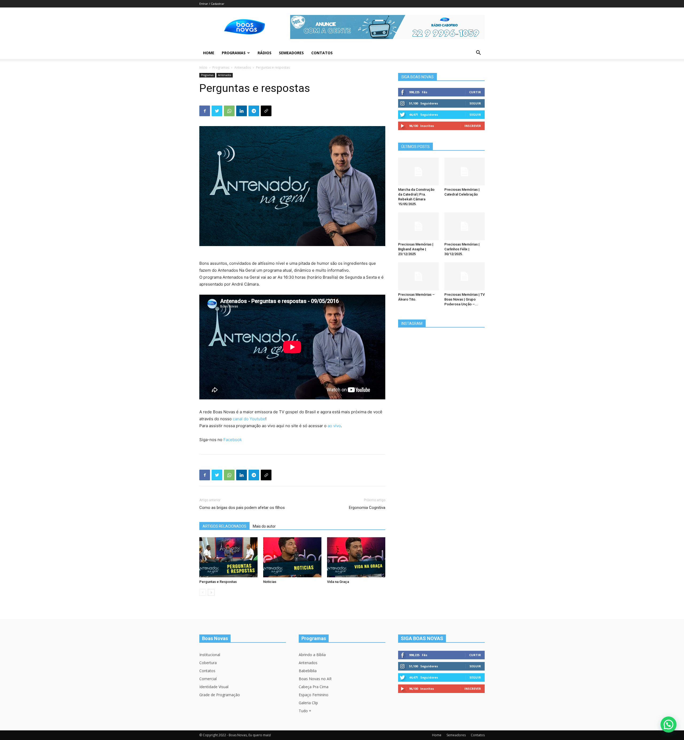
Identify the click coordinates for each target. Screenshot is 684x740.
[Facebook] (204, 111)
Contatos (322, 52)
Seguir (475, 103)
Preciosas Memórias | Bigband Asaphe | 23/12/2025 (415, 249)
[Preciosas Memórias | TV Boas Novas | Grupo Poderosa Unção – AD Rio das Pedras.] (464, 276)
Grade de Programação (219, 694)
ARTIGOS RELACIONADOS (224, 526)
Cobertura (208, 662)
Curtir (475, 92)
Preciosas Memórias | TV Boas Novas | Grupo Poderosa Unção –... (464, 299)
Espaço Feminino (313, 694)
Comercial (208, 678)
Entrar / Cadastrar (211, 4)
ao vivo (334, 425)
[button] (478, 53)
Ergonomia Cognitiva (367, 507)
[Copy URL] (266, 111)
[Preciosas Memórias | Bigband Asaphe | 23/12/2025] (418, 226)
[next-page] (211, 592)
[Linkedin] (241, 111)
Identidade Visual (213, 686)
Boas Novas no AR (315, 678)
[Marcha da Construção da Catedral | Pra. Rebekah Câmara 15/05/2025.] (418, 171)
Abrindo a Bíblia (312, 654)
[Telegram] (253, 111)
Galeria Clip (308, 702)
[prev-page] (202, 592)
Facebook (232, 439)
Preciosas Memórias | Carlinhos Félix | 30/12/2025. (462, 249)
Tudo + (305, 710)
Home (208, 52)
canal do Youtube (249, 418)
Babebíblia (308, 670)
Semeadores (291, 52)
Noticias (269, 582)
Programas (234, 52)
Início (203, 67)
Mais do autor (264, 526)
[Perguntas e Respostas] (228, 557)
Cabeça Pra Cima (313, 686)
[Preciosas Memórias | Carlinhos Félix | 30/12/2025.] (464, 226)
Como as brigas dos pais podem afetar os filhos (242, 507)
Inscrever (472, 126)
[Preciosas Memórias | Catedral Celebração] (464, 171)
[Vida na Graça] (356, 557)
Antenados (242, 67)
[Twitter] (217, 111)
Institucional (209, 654)
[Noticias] (292, 557)
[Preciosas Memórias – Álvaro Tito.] (418, 276)
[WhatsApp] (229, 111)
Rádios (264, 52)
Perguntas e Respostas (218, 582)
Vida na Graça (338, 582)
